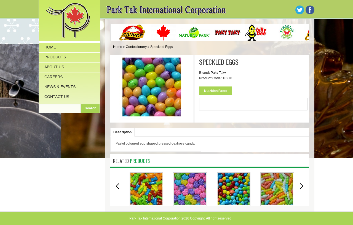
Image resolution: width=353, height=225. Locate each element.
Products (55, 57)
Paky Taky (218, 73)
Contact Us (56, 97)
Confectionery (136, 47)
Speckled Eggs (161, 47)
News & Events (60, 87)
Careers (53, 77)
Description (122, 132)
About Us (54, 67)
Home (50, 47)
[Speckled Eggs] (152, 117)
